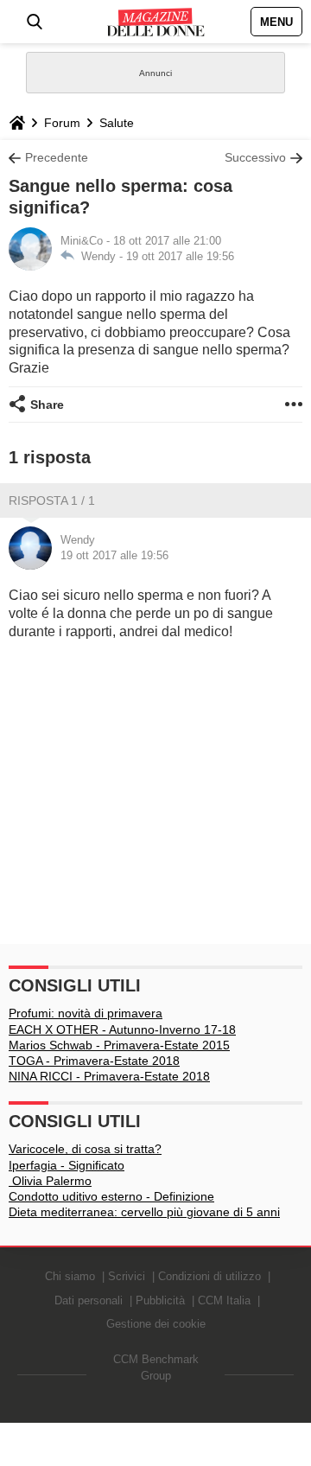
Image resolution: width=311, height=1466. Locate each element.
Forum (62, 123)
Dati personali (88, 1300)
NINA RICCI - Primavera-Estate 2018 (109, 1076)
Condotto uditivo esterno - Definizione (111, 1196)
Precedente (56, 157)
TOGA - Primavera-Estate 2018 (94, 1061)
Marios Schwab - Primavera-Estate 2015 (119, 1045)
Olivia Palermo (50, 1181)
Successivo (255, 157)
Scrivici (126, 1276)
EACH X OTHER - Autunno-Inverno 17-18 (122, 1029)
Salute (116, 123)
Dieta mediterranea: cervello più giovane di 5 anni (144, 1212)
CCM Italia (224, 1300)
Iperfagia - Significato (66, 1165)
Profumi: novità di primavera (85, 1013)
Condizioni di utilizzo (209, 1276)
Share (47, 404)
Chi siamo (70, 1276)
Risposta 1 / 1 (52, 500)
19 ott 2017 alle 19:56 (180, 256)
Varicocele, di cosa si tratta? (85, 1149)
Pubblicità (160, 1300)
